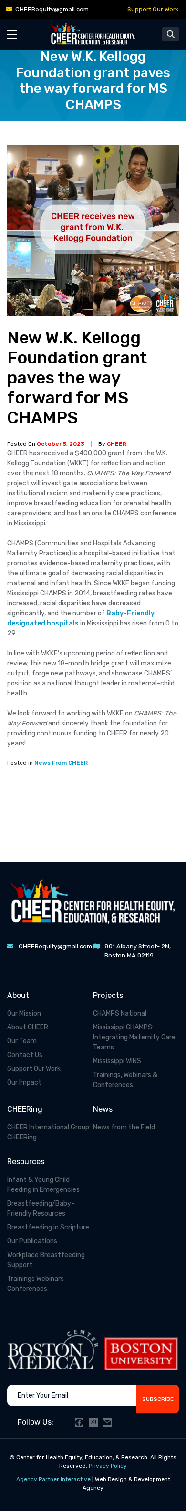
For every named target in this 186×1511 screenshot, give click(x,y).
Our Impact (24, 1082)
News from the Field (124, 1127)
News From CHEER (61, 762)
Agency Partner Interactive (53, 1479)
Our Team (22, 1041)
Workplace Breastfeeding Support (46, 1260)
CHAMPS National (119, 1013)
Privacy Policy (108, 1465)
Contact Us (24, 1055)
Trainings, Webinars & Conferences (125, 1080)
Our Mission (24, 1013)
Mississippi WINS (117, 1061)
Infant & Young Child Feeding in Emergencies (43, 1185)
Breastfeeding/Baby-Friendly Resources (40, 1208)
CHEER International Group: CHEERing (49, 1132)
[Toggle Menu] (12, 34)
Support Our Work (153, 9)
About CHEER (27, 1027)
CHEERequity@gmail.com (52, 9)
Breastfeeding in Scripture (48, 1227)
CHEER (116, 444)
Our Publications (32, 1241)
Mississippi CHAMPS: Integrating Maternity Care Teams (134, 1037)
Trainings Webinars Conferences (35, 1284)
